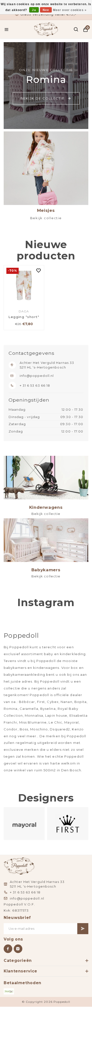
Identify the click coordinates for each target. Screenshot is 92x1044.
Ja (34, 10)
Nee (46, 10)
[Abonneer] (82, 928)
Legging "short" (23, 317)
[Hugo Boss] (68, 823)
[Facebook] (8, 948)
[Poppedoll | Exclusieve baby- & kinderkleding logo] (46, 29)
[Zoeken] (76, 29)
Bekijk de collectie (42, 98)
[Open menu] (6, 29)
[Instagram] (18, 948)
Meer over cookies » (70, 10)
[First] (24, 823)
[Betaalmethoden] (9, 991)
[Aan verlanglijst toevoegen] (38, 271)
